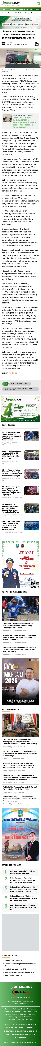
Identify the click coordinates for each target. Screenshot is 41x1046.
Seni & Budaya (27, 1019)
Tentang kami (8, 1025)
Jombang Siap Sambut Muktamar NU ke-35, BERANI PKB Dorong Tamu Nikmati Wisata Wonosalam (11, 455)
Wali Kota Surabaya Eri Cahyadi (19, 972)
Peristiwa (12, 9)
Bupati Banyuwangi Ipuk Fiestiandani (19, 965)
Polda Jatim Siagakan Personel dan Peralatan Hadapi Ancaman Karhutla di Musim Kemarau (19, 799)
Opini (21, 1017)
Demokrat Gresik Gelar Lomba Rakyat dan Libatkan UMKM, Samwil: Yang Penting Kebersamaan (12, 436)
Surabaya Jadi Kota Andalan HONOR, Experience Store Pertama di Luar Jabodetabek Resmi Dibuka (25, 122)
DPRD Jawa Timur (13, 975)
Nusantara (32, 1014)
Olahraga (32, 1009)
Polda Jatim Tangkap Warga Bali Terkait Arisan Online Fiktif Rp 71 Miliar (20, 788)
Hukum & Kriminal (25, 9)
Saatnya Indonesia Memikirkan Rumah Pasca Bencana (22, 872)
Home (4, 9)
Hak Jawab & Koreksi (26, 1031)
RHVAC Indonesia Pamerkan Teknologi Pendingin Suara (17, 389)
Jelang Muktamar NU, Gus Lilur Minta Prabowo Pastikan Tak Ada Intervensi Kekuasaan (23, 898)
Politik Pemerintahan (29, 1012)
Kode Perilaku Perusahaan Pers (19, 1034)
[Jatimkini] (20, 994)
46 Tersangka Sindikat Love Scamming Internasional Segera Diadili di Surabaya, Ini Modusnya (20, 753)
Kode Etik (32, 1025)
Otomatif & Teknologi (12, 1012)
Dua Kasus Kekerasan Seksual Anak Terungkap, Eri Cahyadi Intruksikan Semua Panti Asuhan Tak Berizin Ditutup (20, 742)
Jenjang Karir (20, 1037)
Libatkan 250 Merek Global (20, 384)
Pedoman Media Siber (14, 1028)
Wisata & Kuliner (15, 1019)
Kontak (30, 1028)
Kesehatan (28, 1017)
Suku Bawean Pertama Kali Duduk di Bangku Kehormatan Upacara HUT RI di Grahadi (22, 880)
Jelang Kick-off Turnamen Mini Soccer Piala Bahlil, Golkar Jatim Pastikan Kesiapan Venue (23, 889)
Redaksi (9, 42)
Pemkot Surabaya (13, 961)
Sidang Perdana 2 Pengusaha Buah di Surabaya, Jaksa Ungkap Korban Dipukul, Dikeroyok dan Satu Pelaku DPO (20, 777)
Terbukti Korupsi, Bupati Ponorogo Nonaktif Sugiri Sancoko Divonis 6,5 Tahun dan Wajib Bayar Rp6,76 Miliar (18, 765)
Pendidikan (23, 1014)
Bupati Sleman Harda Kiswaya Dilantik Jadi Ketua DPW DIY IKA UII (23, 907)
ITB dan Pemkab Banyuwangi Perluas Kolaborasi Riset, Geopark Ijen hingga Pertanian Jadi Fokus (10, 508)
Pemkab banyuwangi (15, 969)
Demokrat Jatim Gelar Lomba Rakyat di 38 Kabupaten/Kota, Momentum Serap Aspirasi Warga (11, 525)
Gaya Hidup (13, 1017)
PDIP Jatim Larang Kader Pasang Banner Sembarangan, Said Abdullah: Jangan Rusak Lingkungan (12, 491)
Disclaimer (9, 1031)
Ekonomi (8, 1009)
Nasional (24, 1009)
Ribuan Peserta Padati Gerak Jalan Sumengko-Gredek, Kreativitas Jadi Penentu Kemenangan (12, 473)
